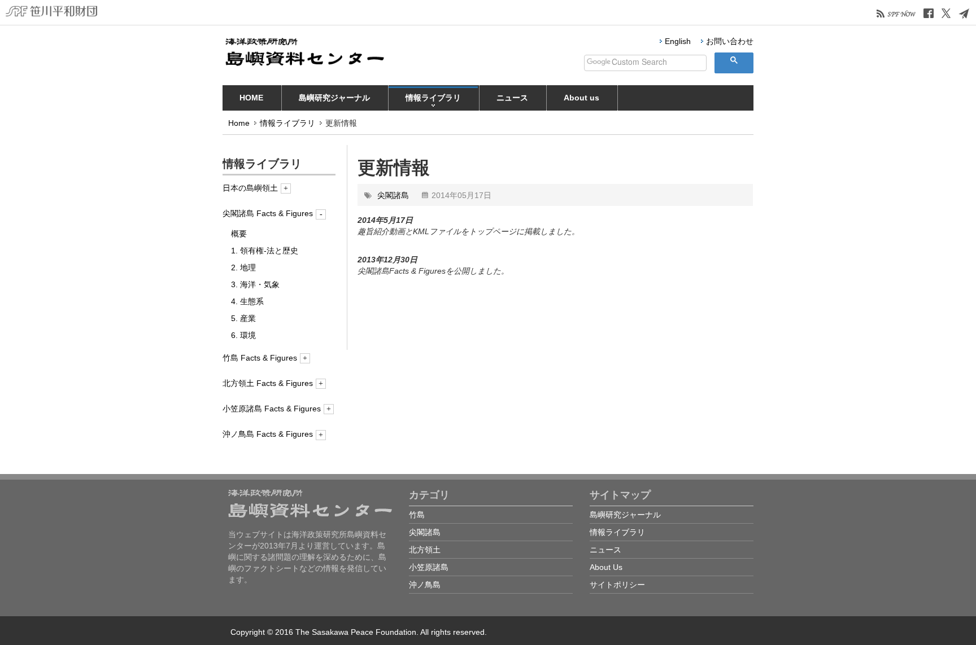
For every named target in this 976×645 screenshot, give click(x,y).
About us (581, 97)
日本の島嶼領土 (250, 187)
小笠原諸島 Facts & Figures (272, 408)
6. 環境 (243, 335)
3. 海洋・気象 (255, 284)
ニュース (512, 97)
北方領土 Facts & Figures (268, 383)
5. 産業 (243, 318)
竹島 (417, 514)
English (678, 41)
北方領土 (425, 549)
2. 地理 (243, 267)
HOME (251, 97)
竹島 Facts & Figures (260, 357)
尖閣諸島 (393, 195)
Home (239, 123)
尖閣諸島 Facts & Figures (268, 213)
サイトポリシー (617, 584)
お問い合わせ (729, 41)
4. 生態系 (247, 301)
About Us (606, 567)
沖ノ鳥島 (425, 584)
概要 (239, 233)
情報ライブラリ (433, 97)
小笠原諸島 (428, 567)
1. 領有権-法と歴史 (264, 250)
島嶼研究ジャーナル (334, 97)
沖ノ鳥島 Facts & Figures (268, 433)
